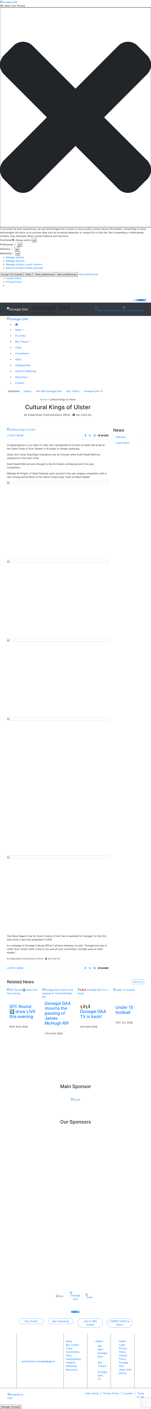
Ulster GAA (125, 1369)
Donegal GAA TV (93, 391)
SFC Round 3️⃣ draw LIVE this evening (22, 1011)
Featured (120, 436)
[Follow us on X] (141, 300)
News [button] (18, 329)
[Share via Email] (95, 435)
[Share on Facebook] (85, 435)
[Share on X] (90, 435)
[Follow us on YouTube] (145, 300)
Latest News (15, 435)
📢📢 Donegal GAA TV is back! (93, 1011)
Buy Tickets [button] (22, 341)
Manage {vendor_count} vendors (24, 264)
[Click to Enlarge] (58, 429)
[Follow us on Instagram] (143, 300)
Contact (19, 382)
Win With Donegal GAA (49, 391)
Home (43, 399)
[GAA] (59, 1295)
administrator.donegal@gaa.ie (38, 1361)
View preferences (44, 274)
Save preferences (67, 274)
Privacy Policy (14, 281)
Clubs (18, 347)
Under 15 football (124, 1010)
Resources (71, 1369)
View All (137, 982)
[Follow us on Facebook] (139, 300)
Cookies (128, 1393)
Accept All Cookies (12, 274)
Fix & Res (20, 335)
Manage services (15, 260)
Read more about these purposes (24, 267)
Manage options (15, 257)
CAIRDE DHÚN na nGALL (109, 310)
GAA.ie (123, 1373)
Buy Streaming (61, 1321)
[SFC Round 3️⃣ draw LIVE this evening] (22, 991)
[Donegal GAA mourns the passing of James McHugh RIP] (57, 993)
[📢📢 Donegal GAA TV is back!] (93, 991)
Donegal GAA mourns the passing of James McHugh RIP (58, 1013)
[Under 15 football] (124, 989)
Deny (28, 274)
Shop (18, 359)
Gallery (27, 391)
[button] (75, 117)
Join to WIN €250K (133, 310)
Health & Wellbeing (25, 371)
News (69, 1341)
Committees (22, 353)
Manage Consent (10, 1406)
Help (92, 1393)
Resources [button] (21, 377)
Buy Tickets (73, 391)
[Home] (78, 324)
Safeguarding (22, 365)
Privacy (111, 1393)
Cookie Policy (13, 278)
